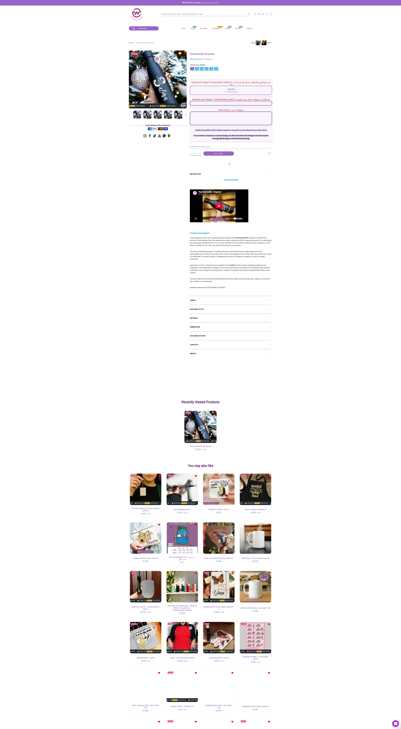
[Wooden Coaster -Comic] (219, 489)
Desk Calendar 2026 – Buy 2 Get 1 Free (145, 706)
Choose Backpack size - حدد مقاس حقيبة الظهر (182, 558)
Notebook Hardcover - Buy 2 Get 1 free (218, 706)
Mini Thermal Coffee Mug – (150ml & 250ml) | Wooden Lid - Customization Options (182, 608)
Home (131, 43)
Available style (197, 309)
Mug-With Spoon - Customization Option (145, 608)
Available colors (198, 336)
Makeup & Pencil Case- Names (145, 558)
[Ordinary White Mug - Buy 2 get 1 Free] (255, 586)
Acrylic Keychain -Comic (219, 658)
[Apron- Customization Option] (182, 637)
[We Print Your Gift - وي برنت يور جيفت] (137, 14)
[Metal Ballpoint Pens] (182, 489)
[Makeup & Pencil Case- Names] (145, 538)
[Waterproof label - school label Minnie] (255, 637)
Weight (193, 353)
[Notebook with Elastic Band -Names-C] (219, 586)
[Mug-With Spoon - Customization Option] (145, 586)
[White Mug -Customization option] (255, 538)
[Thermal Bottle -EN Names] (200, 427)
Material (194, 318)
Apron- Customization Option (182, 658)
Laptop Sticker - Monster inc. (182, 706)
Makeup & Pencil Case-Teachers (255, 706)
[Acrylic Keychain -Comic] (219, 637)
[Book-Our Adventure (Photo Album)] (219, 538)
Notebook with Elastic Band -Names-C (219, 608)
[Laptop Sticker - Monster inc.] (182, 686)
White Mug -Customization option (255, 558)
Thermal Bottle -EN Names (200, 446)
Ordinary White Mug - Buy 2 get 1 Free (255, 608)
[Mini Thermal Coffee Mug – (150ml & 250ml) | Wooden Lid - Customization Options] (182, 586)
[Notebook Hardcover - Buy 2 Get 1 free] (219, 686)
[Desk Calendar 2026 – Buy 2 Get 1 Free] (145, 686)
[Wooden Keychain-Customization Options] (145, 489)
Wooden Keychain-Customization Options (145, 509)
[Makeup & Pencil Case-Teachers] (255, 686)
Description (195, 174)
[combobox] (206, 14)
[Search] (249, 14)
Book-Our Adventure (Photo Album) (218, 558)
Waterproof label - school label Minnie (255, 658)
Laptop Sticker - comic (145, 658)
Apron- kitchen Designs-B (255, 509)
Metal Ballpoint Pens (182, 509)
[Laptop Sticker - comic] (145, 637)
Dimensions (195, 327)
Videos (193, 300)
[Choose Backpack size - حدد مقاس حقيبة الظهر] (182, 538)
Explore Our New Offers (210, 3)
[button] (259, 14)
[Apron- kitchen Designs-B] (255, 489)
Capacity (194, 345)
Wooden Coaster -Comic (219, 509)
